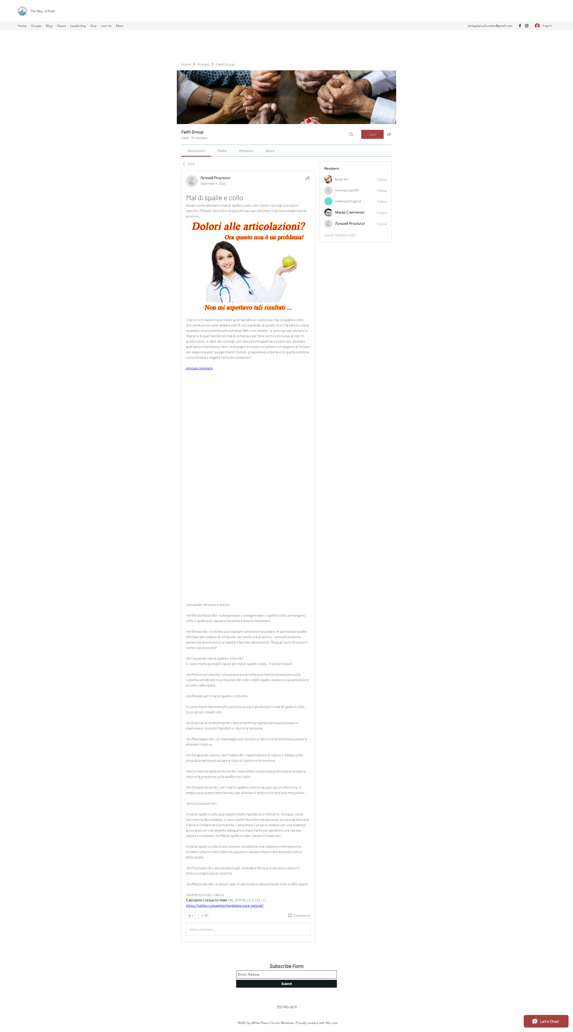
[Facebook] (520, 26)
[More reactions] (204, 915)
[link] (196, 150)
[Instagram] (526, 26)
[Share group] (389, 134)
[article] (248, 556)
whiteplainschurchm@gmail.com (490, 26)
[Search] (351, 134)
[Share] (307, 178)
